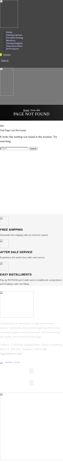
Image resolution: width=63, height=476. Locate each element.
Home (26, 110)
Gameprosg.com (34, 465)
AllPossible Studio (31, 470)
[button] (5, 54)
